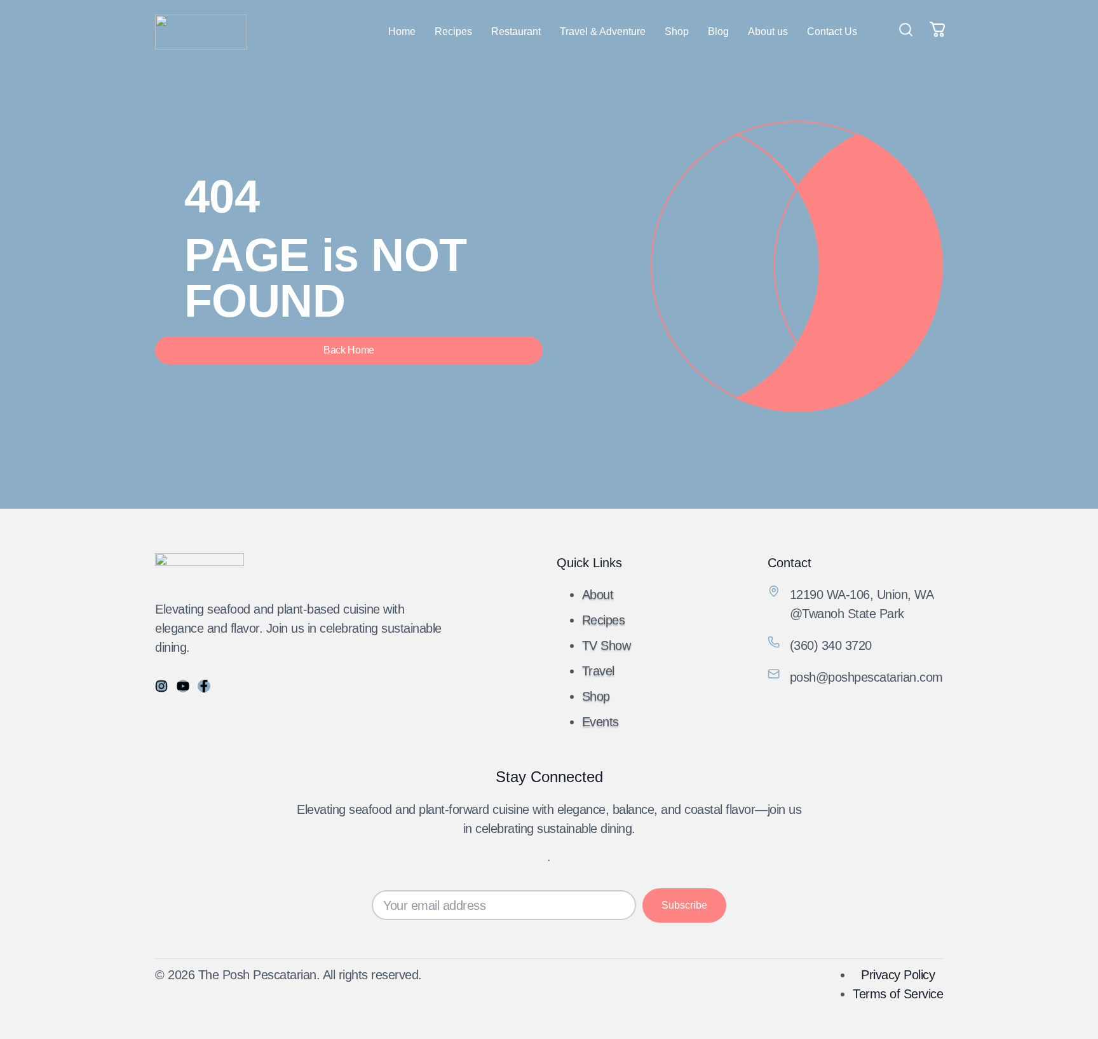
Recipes (453, 31)
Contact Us (832, 31)
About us (768, 31)
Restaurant (516, 31)
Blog (718, 31)
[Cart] (937, 29)
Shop (677, 31)
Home (402, 31)
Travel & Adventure (603, 31)
